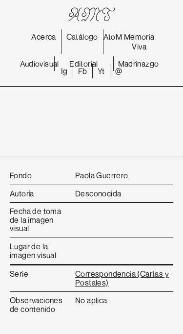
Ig (64, 71)
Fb (82, 71)
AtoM (112, 37)
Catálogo (82, 37)
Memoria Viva (139, 41)
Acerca (43, 37)
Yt (101, 71)
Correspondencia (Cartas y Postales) (122, 278)
